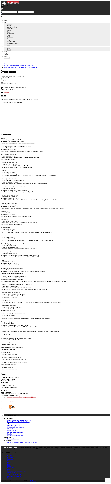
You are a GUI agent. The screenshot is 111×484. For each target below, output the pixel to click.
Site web (6, 92)
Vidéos (8, 48)
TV (4, 46)
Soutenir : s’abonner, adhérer (16, 471)
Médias (8, 45)
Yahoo (11, 401)
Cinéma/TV (9, 24)
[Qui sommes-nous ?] (1, 14)
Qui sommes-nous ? (10, 447)
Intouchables (11, 430)
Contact (9, 478)
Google (9, 401)
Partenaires (11, 473)
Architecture (10, 37)
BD (7, 38)
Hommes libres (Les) (14, 425)
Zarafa (9, 434)
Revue (5, 53)
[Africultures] (10, 6)
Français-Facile (7, 58)
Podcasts (9, 50)
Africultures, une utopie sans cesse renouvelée (19, 65)
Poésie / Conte (10, 29)
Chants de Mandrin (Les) (15, 427)
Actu (5, 22)
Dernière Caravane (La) (15, 435)
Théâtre (9, 30)
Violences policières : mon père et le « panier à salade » (21, 67)
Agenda (5, 56)
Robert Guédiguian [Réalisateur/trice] (19, 420)
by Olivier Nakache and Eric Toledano (23, 442)
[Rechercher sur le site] (2, 8)
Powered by (5, 409)
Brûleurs (10, 429)
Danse (8, 32)
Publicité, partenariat (14, 476)
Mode (8, 40)
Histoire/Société (11, 42)
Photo (8, 35)
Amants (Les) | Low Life (15, 432)
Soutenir (7, 64)
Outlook (13, 401)
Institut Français (13, 439)
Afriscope (6, 55)
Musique (9, 25)
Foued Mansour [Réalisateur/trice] (18, 422)
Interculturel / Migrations (13, 43)
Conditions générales (14, 474)
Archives (33, 481)
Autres (16, 401)
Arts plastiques (10, 33)
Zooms (5, 51)
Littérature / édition (12, 27)
